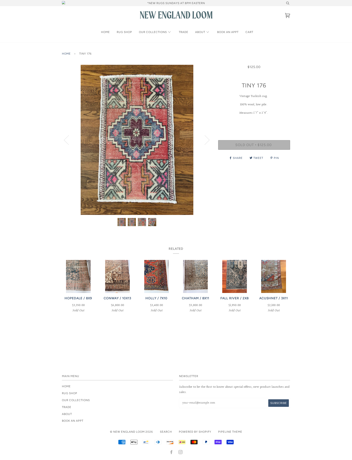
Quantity (254, 123)
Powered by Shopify (195, 431)
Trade (183, 32)
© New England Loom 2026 (131, 431)
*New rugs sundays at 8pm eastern (176, 3)
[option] (137, 140)
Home (105, 32)
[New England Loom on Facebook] (171, 452)
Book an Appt (228, 32)
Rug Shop (124, 32)
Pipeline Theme (230, 431)
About (200, 32)
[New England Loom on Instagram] (180, 452)
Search (166, 431)
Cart (249, 32)
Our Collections (153, 32)
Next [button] (204, 139)
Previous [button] (69, 139)
